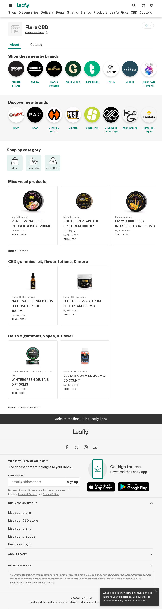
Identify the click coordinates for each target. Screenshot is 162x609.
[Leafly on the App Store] (101, 487)
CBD (134, 12)
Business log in (19, 544)
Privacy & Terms (19, 565)
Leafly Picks (119, 12)
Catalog (36, 45)
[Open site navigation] (10, 5)
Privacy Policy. (51, 494)
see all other (18, 251)
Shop (12, 12)
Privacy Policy (123, 600)
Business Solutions (22, 503)
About (14, 45)
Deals (60, 12)
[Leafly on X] (76, 447)
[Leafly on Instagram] (85, 447)
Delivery (47, 12)
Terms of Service (27, 494)
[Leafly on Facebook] (67, 447)
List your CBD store (23, 520)
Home (11, 407)
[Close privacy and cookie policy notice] (155, 590)
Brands (85, 12)
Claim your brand (34, 32)
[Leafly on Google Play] (133, 487)
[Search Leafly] (134, 5)
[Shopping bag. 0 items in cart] (151, 5)
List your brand (19, 528)
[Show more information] (46, 32)
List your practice (21, 536)
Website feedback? (81, 419)
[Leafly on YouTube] (95, 447)
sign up (72, 482)
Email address (16, 475)
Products (100, 12)
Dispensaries (29, 12)
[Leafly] (23, 5)
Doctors (145, 12)
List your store (19, 513)
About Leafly (17, 554)
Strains (72, 12)
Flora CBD (34, 407)
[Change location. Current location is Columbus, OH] (143, 5)
